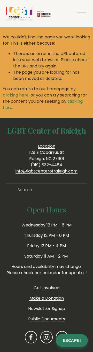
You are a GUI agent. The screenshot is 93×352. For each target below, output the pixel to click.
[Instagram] (46, 337)
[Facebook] (31, 337)
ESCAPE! (72, 340)
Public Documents (46, 319)
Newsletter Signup (46, 309)
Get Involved (46, 288)
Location (46, 146)
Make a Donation (46, 298)
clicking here (16, 95)
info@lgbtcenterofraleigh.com (47, 171)
